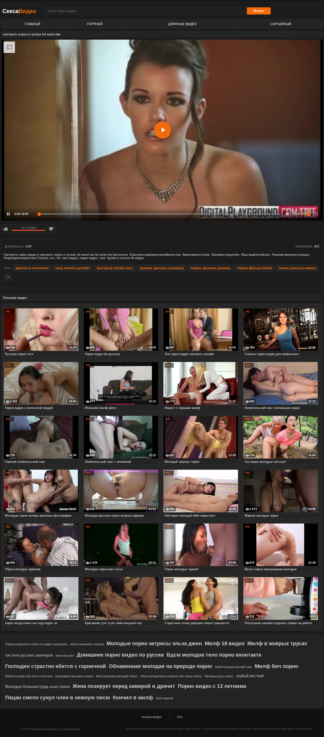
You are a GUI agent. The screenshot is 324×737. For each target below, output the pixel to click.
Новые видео (152, 717)
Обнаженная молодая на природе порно (160, 666)
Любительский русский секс (233, 667)
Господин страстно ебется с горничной (55, 666)
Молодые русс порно (219, 676)
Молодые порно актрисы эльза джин (154, 643)
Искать (259, 11)
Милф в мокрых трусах (277, 643)
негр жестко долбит (73, 268)
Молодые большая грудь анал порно (37, 687)
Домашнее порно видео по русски (120, 655)
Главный (32, 24)
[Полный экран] (316, 214)
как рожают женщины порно (74, 676)
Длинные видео (182, 24)
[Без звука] (287, 214)
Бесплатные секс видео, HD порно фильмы (54, 728)
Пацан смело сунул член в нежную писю (57, 697)
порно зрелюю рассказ (210, 268)
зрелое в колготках (32, 268)
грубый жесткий (250, 676)
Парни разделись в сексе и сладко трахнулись (36, 644)
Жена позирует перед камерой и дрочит (124, 686)
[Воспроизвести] (162, 130)
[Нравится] (5, 228)
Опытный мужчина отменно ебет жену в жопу (171, 676)
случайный (280, 24)
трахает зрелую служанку (161, 268)
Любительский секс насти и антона (28, 676)
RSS (179, 717)
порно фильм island (254, 268)
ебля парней (164, 698)
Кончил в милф (133, 697)
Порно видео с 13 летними (212, 686)
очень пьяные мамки (297, 268)
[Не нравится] (51, 228)
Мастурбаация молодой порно (117, 676)
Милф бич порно (276, 666)
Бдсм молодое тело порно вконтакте (214, 655)
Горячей (94, 24)
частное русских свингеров (29, 655)
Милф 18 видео (225, 643)
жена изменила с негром (87, 644)
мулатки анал (65, 655)
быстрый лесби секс (115, 268)
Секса (19, 11)
